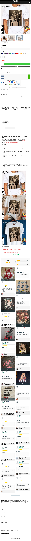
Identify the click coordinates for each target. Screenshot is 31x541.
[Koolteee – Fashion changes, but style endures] (15, 2)
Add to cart (17, 63)
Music (7, 42)
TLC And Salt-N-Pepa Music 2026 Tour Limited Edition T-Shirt (11, 247)
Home (1, 42)
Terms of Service (3, 514)
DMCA (1, 525)
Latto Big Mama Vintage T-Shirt (23, 398)
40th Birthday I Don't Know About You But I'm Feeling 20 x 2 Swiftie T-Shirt (9, 414)
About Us (2, 509)
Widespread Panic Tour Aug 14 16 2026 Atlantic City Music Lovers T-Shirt (13, 249)
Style (1, 47)
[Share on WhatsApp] (1, 89)
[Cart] (29, 2)
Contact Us (2, 520)
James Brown (18, 87)
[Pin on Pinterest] (7, 89)
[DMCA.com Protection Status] (11, 538)
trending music (23, 87)
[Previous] (2, 19)
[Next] (29, 19)
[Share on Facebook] (3, 89)
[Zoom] (1, 33)
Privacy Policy (2, 512)
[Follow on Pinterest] (16, 0)
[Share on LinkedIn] (9, 89)
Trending (4, 42)
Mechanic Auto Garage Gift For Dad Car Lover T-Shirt (15, 108)
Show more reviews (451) (15, 494)
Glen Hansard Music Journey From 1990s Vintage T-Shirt (10, 252)
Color (1, 51)
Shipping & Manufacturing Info (10, 128)
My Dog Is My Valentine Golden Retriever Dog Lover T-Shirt (5, 108)
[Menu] (1, 3)
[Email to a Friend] (6, 89)
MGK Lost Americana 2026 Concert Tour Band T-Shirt (10, 250)
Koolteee (23, 140)
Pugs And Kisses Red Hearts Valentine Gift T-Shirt (5, 123)
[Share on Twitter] (4, 89)
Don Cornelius (14, 87)
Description (3, 128)
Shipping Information (4, 522)
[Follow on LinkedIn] (17, 0)
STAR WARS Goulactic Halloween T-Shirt (25, 108)
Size (1, 55)
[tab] (3, 128)
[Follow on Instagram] (14, 0)
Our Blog (2, 519)
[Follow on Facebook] (13, 0)
